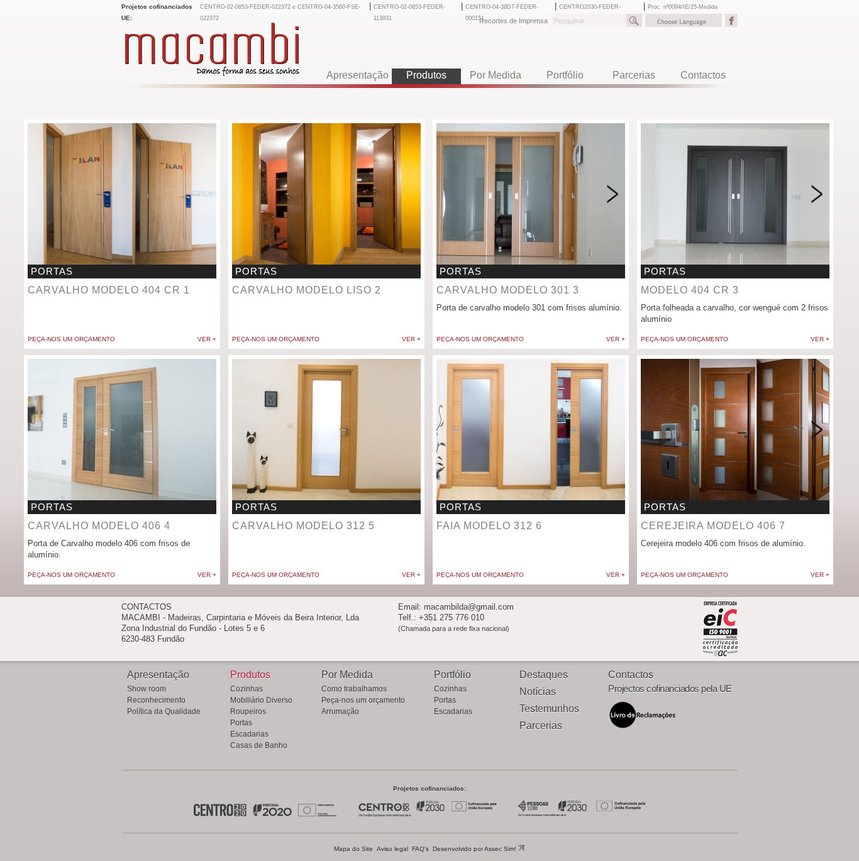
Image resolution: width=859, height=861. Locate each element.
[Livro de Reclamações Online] (642, 726)
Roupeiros (248, 711)
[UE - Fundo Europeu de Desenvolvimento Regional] (317, 814)
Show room (146, 688)
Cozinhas (246, 688)
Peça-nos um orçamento (71, 339)
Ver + (206, 339)
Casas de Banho (258, 745)
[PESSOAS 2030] (581, 814)
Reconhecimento (156, 700)
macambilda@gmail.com (469, 606)
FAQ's (420, 848)
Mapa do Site (353, 848)
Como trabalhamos (354, 688)
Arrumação (340, 711)
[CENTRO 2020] (220, 814)
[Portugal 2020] (272, 814)
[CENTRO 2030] (427, 814)
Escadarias (249, 734)
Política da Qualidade (164, 711)
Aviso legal (392, 848)
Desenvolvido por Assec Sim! (475, 848)
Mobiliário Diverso (261, 700)
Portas (241, 722)
